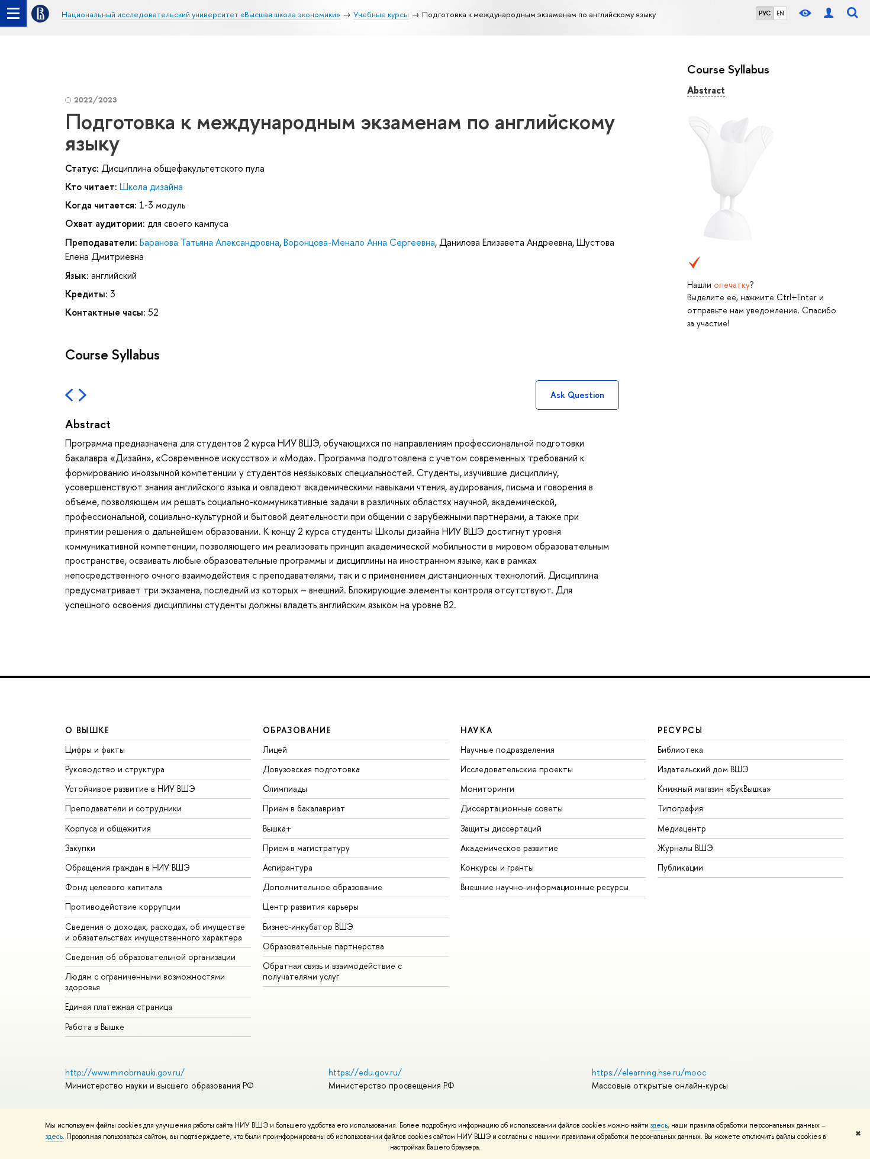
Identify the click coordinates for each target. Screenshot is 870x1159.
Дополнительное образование (322, 886)
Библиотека (680, 749)
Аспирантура (287, 867)
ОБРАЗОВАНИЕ (297, 730)
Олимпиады (285, 788)
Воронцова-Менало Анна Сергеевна (359, 242)
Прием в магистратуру (306, 847)
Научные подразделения (507, 749)
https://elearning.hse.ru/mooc (649, 1072)
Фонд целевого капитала (113, 886)
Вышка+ (277, 828)
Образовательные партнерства (323, 946)
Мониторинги (487, 788)
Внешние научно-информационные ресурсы (544, 886)
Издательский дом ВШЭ (703, 769)
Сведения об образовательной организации (150, 956)
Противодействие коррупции (123, 906)
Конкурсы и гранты (497, 867)
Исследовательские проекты (516, 769)
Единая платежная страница (118, 1006)
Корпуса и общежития (108, 828)
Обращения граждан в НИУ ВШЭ (127, 867)
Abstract (706, 90)
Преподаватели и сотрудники (123, 808)
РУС (765, 13)
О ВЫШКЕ (87, 730)
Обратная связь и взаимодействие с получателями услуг (332, 971)
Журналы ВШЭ (685, 847)
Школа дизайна (151, 186)
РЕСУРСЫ (680, 730)
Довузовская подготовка (311, 769)
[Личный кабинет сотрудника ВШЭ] (828, 13)
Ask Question (577, 394)
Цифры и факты (95, 749)
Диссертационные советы (511, 808)
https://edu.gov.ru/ (365, 1072)
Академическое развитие (509, 847)
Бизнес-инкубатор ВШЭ (308, 926)
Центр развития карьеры (311, 906)
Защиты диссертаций (501, 828)
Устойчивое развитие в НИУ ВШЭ (130, 788)
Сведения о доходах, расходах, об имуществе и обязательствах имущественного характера (155, 932)
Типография (680, 808)
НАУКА (476, 730)
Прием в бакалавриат (304, 808)
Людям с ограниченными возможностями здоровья (145, 982)
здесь (659, 1125)
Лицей (275, 749)
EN (780, 13)
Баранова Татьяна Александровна (209, 242)
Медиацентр (682, 828)
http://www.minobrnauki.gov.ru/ (125, 1072)
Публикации (680, 867)
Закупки (80, 847)
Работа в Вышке (94, 1026)
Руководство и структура (115, 769)
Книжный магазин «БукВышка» (714, 788)
